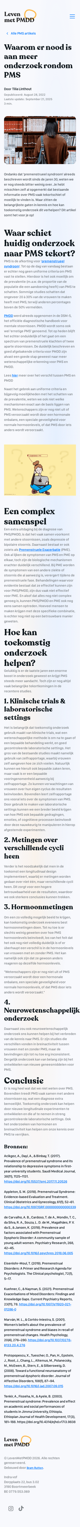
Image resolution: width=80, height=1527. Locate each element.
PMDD (8, 316)
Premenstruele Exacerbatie (39, 550)
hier (15, 375)
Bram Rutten (35, 1467)
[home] (20, 16)
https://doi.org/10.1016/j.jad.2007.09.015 (33, 1386)
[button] (71, 16)
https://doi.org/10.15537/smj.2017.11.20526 (35, 1181)
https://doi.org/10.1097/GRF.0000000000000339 (40, 1207)
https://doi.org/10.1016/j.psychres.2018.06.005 (38, 1253)
